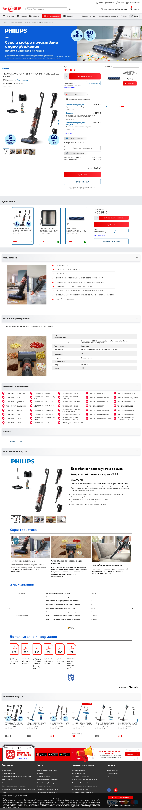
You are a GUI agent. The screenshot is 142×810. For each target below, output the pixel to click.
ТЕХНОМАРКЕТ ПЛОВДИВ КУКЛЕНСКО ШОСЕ (71, 410)
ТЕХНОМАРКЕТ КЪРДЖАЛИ (99, 402)
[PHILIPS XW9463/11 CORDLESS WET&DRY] (59, 712)
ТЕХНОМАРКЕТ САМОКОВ (71, 414)
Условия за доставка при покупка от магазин (16, 776)
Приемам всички (122, 797)
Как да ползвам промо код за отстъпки (84, 786)
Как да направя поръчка (80, 789)
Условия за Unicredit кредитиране (47, 789)
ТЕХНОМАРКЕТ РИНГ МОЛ (126, 410)
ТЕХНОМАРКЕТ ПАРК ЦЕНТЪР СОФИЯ (44, 406)
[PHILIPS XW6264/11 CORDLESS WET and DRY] (22, 217)
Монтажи (40, 773)
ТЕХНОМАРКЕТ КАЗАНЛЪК (71, 402)
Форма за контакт (113, 770)
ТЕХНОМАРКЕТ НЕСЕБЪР (126, 402)
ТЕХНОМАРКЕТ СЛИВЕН (125, 414)
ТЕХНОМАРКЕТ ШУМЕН (42, 423)
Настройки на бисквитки (122, 806)
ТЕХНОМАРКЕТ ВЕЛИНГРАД (99, 398)
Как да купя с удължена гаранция (82, 792)
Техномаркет (22, 80)
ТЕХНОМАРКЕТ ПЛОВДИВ (15, 410)
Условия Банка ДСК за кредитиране (48, 783)
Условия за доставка (8, 773)
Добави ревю (16, 441)
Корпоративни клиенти (44, 786)
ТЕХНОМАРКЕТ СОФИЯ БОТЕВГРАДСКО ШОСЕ (70, 418)
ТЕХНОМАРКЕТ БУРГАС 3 (126, 393)
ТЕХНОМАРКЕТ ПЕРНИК (70, 406)
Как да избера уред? (78, 770)
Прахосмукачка (86, 358)
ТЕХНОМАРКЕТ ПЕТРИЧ (98, 406)
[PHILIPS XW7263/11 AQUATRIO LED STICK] (14, 712)
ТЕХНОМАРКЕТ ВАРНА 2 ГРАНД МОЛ (44, 397)
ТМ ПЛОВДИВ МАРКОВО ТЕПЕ (72, 423)
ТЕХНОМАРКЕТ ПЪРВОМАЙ (99, 410)
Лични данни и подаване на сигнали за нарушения (18, 789)
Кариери (4, 792)
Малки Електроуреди (16, 22)
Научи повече (22, 758)
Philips (83, 368)
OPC (108, 776)
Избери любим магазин (74, 142)
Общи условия (6, 770)
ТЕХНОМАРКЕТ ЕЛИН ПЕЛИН (44, 402)
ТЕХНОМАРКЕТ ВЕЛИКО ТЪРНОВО (70, 397)
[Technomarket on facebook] (109, 790)
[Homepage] (11, 9)
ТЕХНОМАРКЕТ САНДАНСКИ (99, 414)
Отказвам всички (122, 801)
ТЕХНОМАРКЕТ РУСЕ (13, 414)
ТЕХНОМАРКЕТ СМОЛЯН (14, 419)
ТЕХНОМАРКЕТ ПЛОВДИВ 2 (43, 410)
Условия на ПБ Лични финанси (47, 792)
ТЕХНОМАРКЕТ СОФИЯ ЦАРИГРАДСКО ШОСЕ (125, 418)
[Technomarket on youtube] (116, 790)
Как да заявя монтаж (78, 773)
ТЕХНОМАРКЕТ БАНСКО (42, 393)
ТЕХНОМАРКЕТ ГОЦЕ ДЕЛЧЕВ (127, 398)
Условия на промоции (9, 783)
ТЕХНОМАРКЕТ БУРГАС (97, 393)
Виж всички (68, 133)
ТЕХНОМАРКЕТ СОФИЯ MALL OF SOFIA (45, 418)
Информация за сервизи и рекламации (84, 779)
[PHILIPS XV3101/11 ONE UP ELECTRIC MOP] (37, 712)
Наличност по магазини (82, 148)
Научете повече (69, 87)
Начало (5, 22)
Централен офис (112, 773)
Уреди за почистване (30, 22)
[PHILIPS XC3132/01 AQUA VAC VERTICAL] (105, 712)
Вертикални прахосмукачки (46, 22)
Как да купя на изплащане (80, 776)
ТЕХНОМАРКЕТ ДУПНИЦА (15, 402)
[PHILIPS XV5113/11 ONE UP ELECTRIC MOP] (82, 712)
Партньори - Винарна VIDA (80, 783)
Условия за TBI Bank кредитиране (47, 779)
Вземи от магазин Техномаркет (47, 770)
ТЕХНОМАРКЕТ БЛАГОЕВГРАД (72, 393)
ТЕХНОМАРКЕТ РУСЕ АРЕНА (43, 414)
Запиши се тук (132, 754)
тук (22, 807)
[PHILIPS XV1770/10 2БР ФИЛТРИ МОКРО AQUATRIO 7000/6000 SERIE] (49, 217)
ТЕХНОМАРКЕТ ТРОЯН (13, 423)
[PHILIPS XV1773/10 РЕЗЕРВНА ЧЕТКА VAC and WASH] (76, 217)
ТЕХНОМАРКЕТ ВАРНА (13, 398)
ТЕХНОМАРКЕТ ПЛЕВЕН (125, 406)
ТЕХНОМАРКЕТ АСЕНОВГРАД (16, 393)
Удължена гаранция (43, 776)
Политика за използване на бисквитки (14, 786)
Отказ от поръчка (7, 779)
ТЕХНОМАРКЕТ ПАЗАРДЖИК (16, 406)
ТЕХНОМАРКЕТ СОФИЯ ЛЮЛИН (101, 419)
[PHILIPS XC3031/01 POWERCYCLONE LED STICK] (127, 712)
